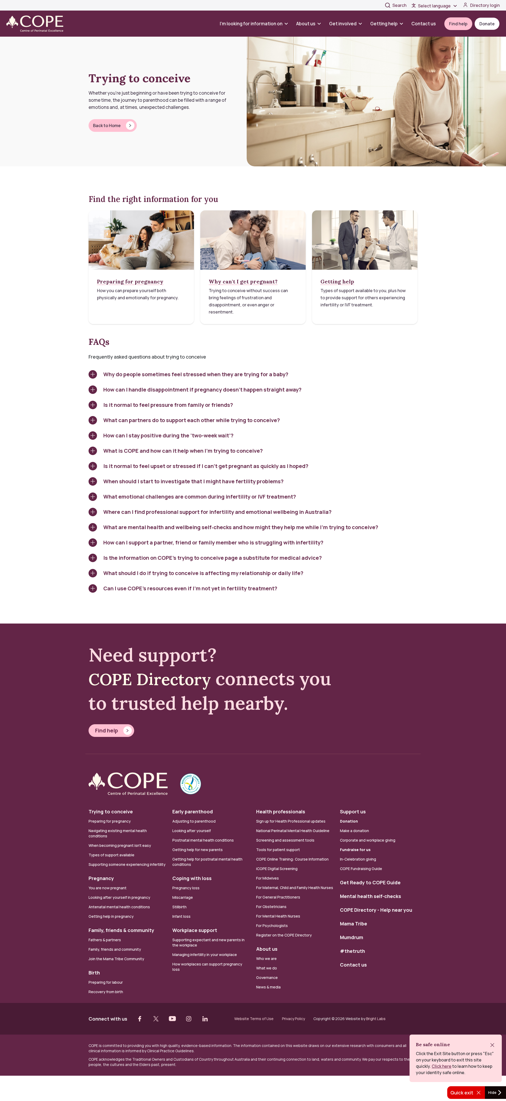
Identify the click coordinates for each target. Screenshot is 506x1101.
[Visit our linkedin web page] (205, 1019)
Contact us (423, 24)
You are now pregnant (107, 887)
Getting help (384, 24)
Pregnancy (101, 878)
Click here (441, 1066)
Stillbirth (179, 906)
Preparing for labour (106, 982)
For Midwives (267, 878)
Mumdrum (351, 937)
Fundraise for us (355, 849)
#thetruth (352, 951)
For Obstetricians (271, 906)
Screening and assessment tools (285, 840)
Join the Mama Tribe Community (116, 958)
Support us (353, 811)
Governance (267, 977)
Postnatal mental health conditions (203, 840)
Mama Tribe (353, 923)
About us (305, 24)
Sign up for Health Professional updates (290, 821)
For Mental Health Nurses (278, 916)
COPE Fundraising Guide (361, 868)
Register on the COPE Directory (284, 935)
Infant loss (181, 916)
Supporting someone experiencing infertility (127, 864)
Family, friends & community (121, 930)
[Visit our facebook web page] (140, 1019)
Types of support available (111, 854)
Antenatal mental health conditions (119, 906)
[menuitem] (256, 24)
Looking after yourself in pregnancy (119, 897)
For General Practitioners (278, 897)
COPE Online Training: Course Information (292, 859)
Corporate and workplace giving (367, 840)
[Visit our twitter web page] (156, 1019)
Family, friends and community (115, 949)
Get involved (343, 24)
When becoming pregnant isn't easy (120, 845)
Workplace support (194, 930)
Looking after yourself (191, 830)
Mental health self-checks (370, 896)
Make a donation (354, 830)
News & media (268, 986)
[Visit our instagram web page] (189, 1019)
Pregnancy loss (186, 887)
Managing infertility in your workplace (204, 954)
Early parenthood (192, 811)
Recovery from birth (106, 991)
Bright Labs (376, 1018)
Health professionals (280, 811)
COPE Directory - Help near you (376, 910)
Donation (349, 821)
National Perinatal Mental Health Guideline (292, 830)
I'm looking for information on (251, 24)
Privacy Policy (293, 1018)
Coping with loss (192, 878)
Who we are (266, 958)
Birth (94, 972)
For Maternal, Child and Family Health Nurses (294, 887)
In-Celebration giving (358, 859)
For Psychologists (272, 925)
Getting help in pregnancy (111, 916)
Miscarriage (182, 897)
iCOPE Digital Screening (277, 868)
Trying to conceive (111, 811)
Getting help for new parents (197, 849)
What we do (266, 967)
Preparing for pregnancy (110, 821)
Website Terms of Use (254, 1018)
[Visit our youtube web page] (172, 1019)
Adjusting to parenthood (194, 821)
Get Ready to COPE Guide (370, 882)
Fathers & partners (105, 939)
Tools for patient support (278, 849)
